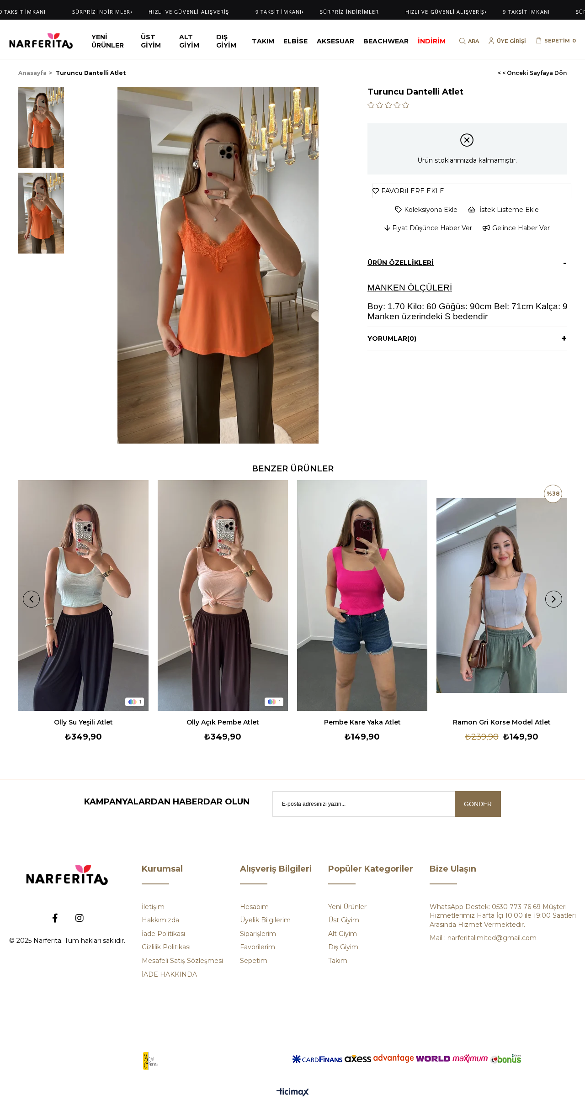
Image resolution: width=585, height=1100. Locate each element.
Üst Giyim (343, 920)
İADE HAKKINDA (169, 974)
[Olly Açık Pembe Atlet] (223, 595)
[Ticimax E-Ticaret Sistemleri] (293, 1093)
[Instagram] (79, 918)
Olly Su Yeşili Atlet (83, 722)
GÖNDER (478, 804)
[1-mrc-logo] (150, 1061)
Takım (337, 961)
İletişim (153, 907)
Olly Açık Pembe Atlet (222, 722)
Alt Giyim (342, 934)
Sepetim (253, 961)
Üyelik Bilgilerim (265, 920)
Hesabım (254, 907)
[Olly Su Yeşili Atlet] (83, 595)
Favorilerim (257, 947)
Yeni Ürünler (347, 907)
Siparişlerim (258, 934)
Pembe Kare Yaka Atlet (362, 722)
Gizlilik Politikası (166, 947)
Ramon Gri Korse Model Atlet (502, 722)
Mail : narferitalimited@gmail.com (483, 938)
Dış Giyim (343, 947)
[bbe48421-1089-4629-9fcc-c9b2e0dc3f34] (67, 875)
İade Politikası (163, 934)
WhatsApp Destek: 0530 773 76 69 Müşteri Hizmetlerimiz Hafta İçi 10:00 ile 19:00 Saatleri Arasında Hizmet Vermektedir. (503, 916)
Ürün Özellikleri (400, 263)
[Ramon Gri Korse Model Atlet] (501, 595)
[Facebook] (55, 918)
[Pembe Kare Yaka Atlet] (362, 595)
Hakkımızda (160, 920)
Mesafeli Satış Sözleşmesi (182, 961)
